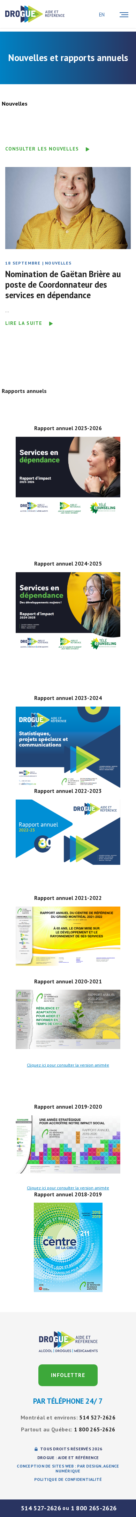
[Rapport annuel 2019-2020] (68, 1144)
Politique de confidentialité (68, 1479)
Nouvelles (37, 263)
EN (102, 15)
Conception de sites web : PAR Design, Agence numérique (68, 1468)
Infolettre (68, 1375)
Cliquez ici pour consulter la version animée (68, 1065)
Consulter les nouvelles (42, 149)
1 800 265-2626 (94, 1508)
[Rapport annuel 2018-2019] (68, 1247)
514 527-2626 (41, 1508)
